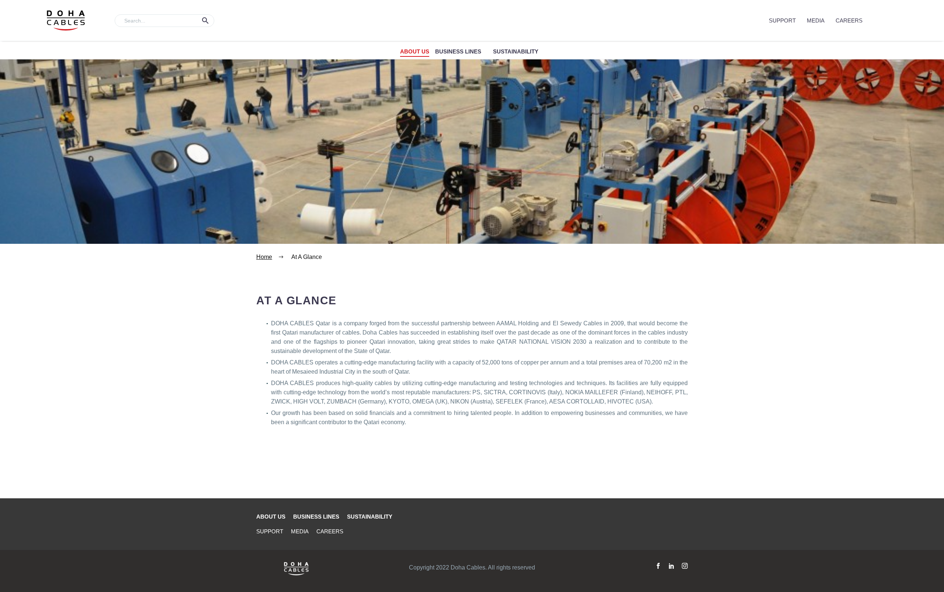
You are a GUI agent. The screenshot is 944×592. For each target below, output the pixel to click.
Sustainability (515, 51)
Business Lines (458, 51)
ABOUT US (414, 51)
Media (816, 20)
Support (782, 20)
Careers (849, 20)
